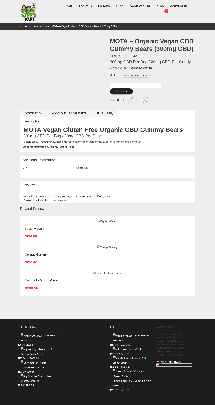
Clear (151, 75)
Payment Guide (139, 6)
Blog (160, 6)
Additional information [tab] (69, 113)
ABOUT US (85, 6)
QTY (112, 74)
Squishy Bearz (34, 229)
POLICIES (104, 6)
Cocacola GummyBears (42, 280)
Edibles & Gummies (39, 26)
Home (23, 26)
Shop (119, 6)
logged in (43, 200)
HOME (68, 6)
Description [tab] (33, 113)
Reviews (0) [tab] (104, 113)
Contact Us (178, 6)
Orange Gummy (36, 254)
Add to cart (121, 91)
